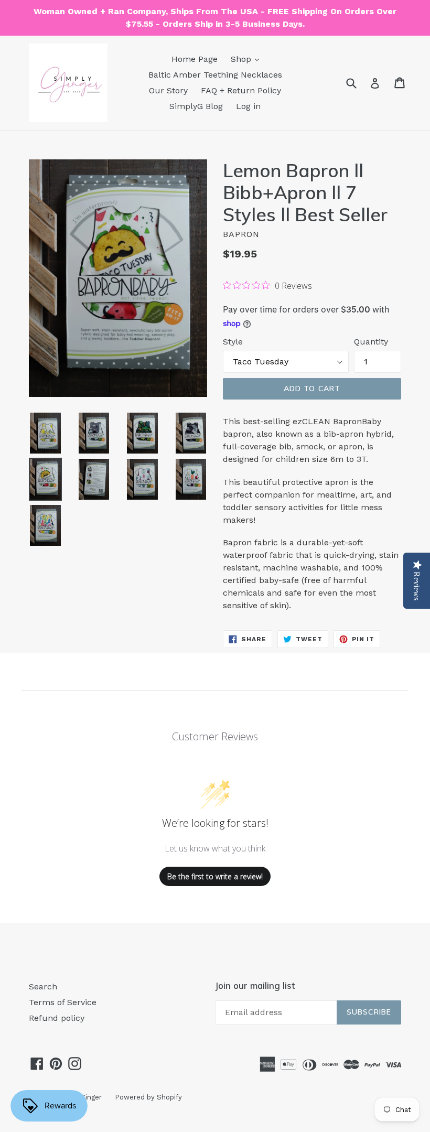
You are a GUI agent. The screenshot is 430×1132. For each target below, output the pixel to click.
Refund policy (56, 1018)
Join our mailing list (255, 985)
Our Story (168, 90)
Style (233, 342)
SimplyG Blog (196, 106)
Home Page (194, 59)
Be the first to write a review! (215, 876)
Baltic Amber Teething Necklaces (215, 75)
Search (43, 986)
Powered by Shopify (148, 1097)
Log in (248, 106)
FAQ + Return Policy (241, 90)
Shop (242, 59)
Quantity (371, 342)
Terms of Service (62, 1002)
